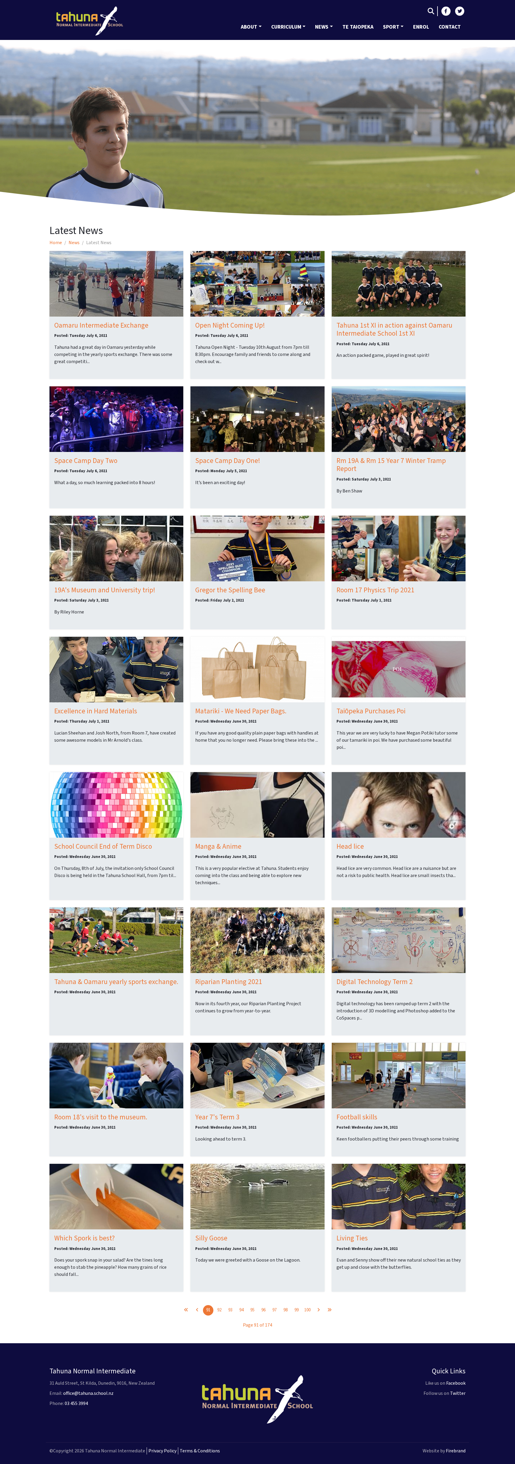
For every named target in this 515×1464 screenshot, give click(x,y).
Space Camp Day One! (227, 461)
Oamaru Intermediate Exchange (101, 325)
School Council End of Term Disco (103, 846)
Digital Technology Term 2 (374, 982)
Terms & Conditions (200, 1451)
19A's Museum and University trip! (104, 590)
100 (307, 1310)
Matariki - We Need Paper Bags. (240, 711)
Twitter (458, 1393)
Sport (391, 27)
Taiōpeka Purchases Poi (371, 711)
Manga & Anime (218, 846)
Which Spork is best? (84, 1238)
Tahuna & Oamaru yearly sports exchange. (116, 982)
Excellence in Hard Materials (95, 711)
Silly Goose (211, 1238)
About (249, 27)
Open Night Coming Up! (230, 325)
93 (230, 1310)
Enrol (421, 27)
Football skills (356, 1117)
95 (252, 1310)
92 (219, 1310)
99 (296, 1310)
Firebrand (456, 1451)
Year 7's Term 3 (217, 1117)
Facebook (456, 1383)
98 (285, 1310)
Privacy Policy (162, 1451)
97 (274, 1310)
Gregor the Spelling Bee (230, 590)
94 (241, 1310)
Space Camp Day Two (85, 461)
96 (263, 1310)
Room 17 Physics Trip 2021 (375, 590)
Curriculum (286, 27)
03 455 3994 (76, 1403)
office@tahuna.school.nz (88, 1393)
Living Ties (352, 1238)
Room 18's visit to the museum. (100, 1117)
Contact (450, 27)
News (321, 27)
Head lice (350, 846)
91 (208, 1310)
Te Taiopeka (357, 27)
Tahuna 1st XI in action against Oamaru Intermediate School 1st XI (394, 329)
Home (55, 242)
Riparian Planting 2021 (228, 982)
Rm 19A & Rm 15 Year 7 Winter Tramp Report (391, 465)
